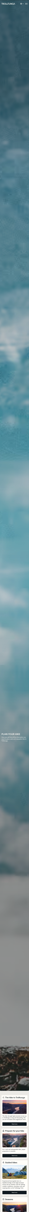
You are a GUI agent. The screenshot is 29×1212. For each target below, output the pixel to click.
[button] (22, 4)
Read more (14, 1124)
